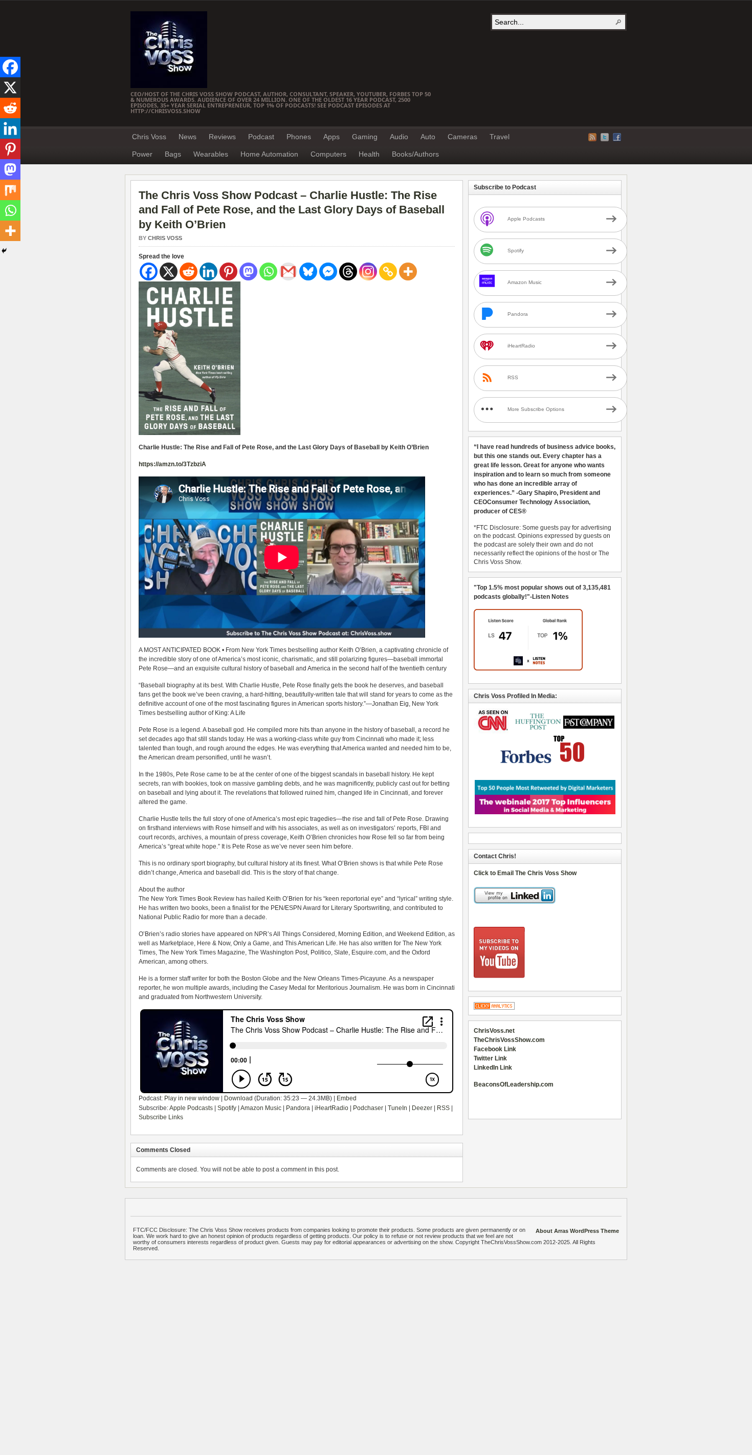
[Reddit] (188, 271)
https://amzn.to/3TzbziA (172, 464)
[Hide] (4, 251)
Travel (500, 137)
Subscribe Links (161, 1117)
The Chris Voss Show (168, 49)
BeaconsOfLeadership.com (514, 1084)
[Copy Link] (388, 271)
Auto (428, 137)
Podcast (261, 137)
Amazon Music (260, 1108)
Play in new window (191, 1098)
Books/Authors (415, 154)
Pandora (298, 1108)
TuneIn (397, 1108)
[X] (169, 271)
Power (142, 154)
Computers (328, 154)
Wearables (210, 154)
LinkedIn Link (493, 1067)
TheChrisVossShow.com (509, 1040)
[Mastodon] (248, 271)
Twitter (605, 137)
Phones (298, 137)
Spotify (226, 1108)
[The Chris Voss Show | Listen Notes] (528, 668)
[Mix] (10, 190)
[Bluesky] (308, 271)
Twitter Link (490, 1058)
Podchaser (368, 1108)
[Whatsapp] (268, 271)
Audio (399, 137)
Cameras (462, 137)
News (187, 137)
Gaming (365, 137)
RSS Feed (592, 137)
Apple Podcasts (191, 1108)
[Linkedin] (208, 271)
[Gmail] (288, 271)
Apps (331, 137)
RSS (443, 1108)
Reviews (222, 137)
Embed (347, 1098)
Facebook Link (495, 1049)
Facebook (617, 137)
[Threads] (348, 271)
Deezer (422, 1108)
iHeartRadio (331, 1108)
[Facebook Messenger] (328, 271)
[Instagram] (368, 271)
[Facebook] (149, 271)
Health (369, 154)
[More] (408, 271)
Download (238, 1098)
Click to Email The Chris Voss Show (525, 873)
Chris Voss (149, 137)
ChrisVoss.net (494, 1030)
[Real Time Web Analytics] (494, 1007)
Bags (173, 154)
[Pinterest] (228, 271)
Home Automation (269, 154)
